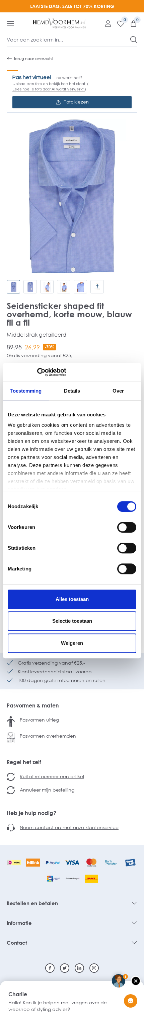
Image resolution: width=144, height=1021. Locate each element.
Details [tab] (72, 391)
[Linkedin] (79, 968)
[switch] (126, 527)
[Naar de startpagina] (59, 23)
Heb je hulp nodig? (31, 813)
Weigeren (72, 643)
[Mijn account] (105, 23)
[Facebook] (50, 968)
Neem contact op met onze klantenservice (69, 827)
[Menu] (10, 23)
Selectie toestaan (72, 621)
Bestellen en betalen (32, 903)
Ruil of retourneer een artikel (52, 776)
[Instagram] (94, 968)
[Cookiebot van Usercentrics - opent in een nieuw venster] (37, 372)
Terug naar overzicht (33, 58)
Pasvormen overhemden (48, 736)
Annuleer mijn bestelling (47, 790)
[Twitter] (64, 968)
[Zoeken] (133, 39)
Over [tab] (118, 391)
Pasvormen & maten (33, 705)
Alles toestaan (72, 599)
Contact (17, 943)
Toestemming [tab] (26, 391)
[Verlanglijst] (118, 23)
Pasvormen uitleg (39, 720)
